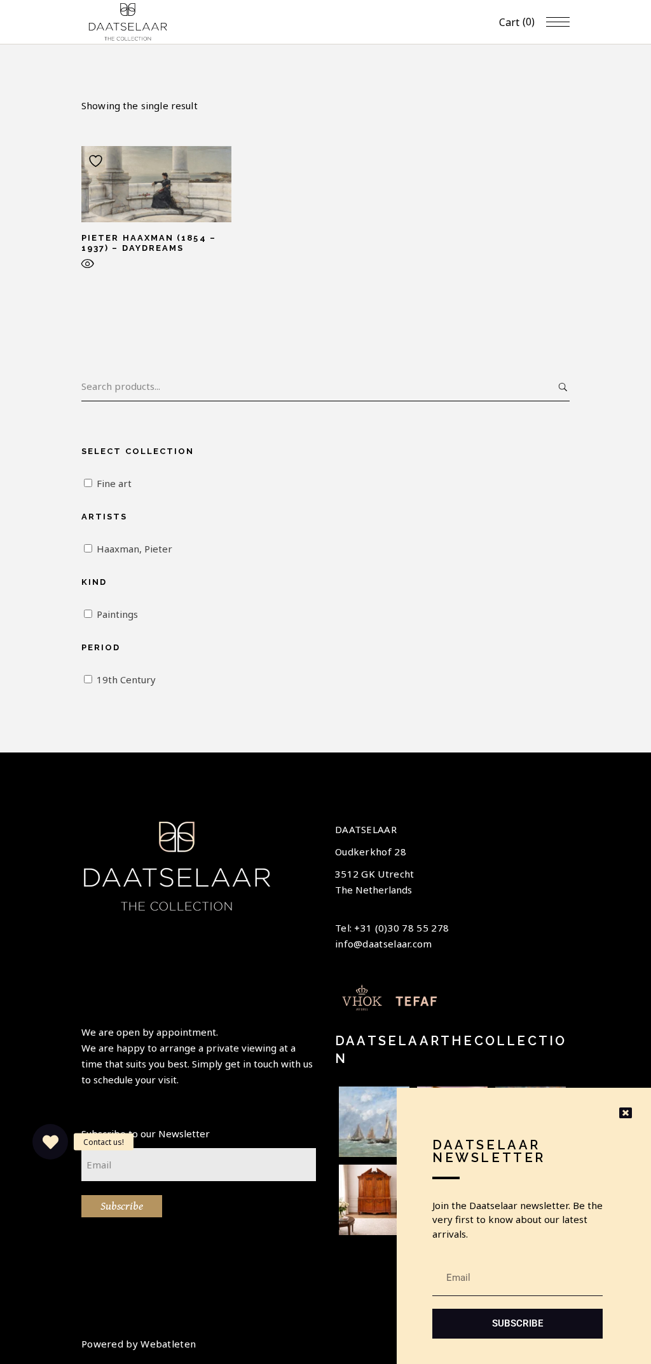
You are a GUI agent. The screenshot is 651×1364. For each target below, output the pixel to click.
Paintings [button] (117, 614)
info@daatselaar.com (383, 943)
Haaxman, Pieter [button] (134, 548)
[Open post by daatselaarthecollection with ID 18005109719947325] (374, 1122)
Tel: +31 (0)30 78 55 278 (392, 927)
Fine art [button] (114, 483)
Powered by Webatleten (138, 1343)
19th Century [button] (126, 679)
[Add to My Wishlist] (97, 161)
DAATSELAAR (366, 829)
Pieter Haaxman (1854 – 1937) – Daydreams (148, 243)
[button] (50, 1142)
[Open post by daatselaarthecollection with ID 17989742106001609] (374, 1200)
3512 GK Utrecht (375, 873)
